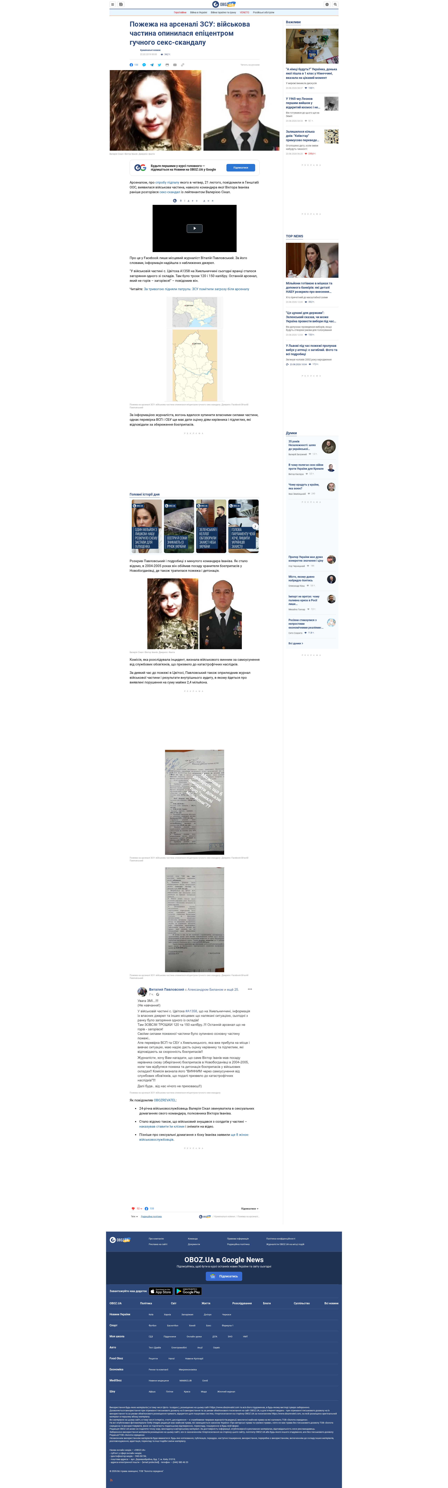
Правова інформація (238, 1238)
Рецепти (153, 1358)
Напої (171, 1358)
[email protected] (150, 1462)
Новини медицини (159, 1380)
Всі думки (295, 643)
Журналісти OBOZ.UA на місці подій (285, 1244)
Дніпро (207, 1314)
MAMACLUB (186, 1380)
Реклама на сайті (158, 1244)
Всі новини (331, 1303)
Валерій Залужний (298, 454)
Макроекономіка (188, 1369)
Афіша (152, 1391)
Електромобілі (179, 1347)
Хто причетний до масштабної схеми (307, 297)
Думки (291, 433)
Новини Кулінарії (194, 1358)
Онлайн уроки (194, 1336)
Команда (193, 1238)
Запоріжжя (187, 1314)
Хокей (192, 1325)
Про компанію (156, 1238)
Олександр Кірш (297, 586)
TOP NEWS (294, 236)
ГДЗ (151, 1336)
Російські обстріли (263, 12)
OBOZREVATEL (165, 1100)
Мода (204, 1391)
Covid (205, 1380)
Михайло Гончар (297, 609)
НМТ (245, 1336)
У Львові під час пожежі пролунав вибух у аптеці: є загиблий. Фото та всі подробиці (311, 350)
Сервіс (216, 1347)
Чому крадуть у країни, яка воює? (304, 486)
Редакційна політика (151, 1216)
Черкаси (226, 1314)
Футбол (152, 1325)
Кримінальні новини (150, 50)
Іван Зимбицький (297, 494)
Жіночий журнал (226, 1391)
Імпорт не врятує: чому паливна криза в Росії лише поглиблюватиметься (304, 600)
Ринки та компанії (158, 1369)
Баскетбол (172, 1325)
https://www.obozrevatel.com (224, 1407)
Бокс (208, 1325)
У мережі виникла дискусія (301, 83)
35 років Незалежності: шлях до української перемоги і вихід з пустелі (302, 445)
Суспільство (302, 1303)
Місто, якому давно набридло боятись (301, 578)
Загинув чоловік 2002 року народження (309, 359)
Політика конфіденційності (280, 1238)
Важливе (293, 22)
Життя (206, 1303)
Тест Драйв (155, 1347)
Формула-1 (227, 1325)
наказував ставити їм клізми (161, 1126)
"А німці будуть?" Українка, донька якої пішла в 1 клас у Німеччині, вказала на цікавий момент (311, 73)
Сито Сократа (295, 633)
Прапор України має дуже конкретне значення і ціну (306, 558)
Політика (146, 1303)
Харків (167, 1314)
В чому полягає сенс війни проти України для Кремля (306, 466)
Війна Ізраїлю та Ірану (223, 12)
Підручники (170, 1336)
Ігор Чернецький (297, 566)
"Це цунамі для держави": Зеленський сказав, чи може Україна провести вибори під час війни (310, 317)
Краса (187, 1391)
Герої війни (180, 12)
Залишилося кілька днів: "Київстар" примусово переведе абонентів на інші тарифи (301, 136)
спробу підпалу (167, 182)
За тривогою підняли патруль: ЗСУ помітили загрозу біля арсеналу (196, 289)
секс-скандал (169, 192)
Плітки (169, 1391)
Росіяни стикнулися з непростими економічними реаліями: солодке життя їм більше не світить (305, 624)
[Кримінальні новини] (205, 1217)
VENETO (244, 12)
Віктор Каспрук (296, 474)
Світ (173, 1303)
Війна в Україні (198, 12)
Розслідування (242, 1303)
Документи (194, 1244)
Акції (199, 1347)
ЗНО (230, 1336)
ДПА (214, 1336)
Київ (151, 1314)
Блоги (267, 1303)
